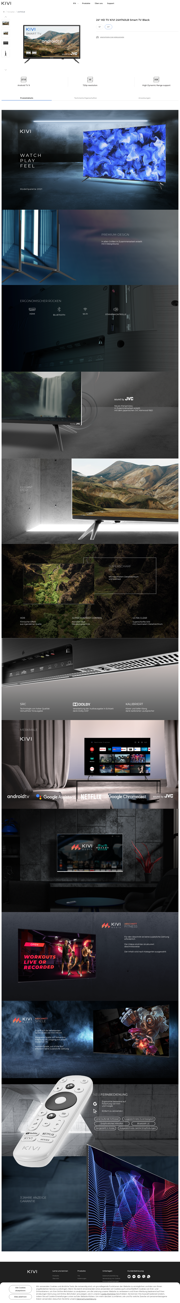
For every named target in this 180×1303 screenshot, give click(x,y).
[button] (6, 17)
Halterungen (82, 1278)
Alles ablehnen (20, 1297)
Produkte (86, 3)
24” (108, 27)
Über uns (99, 3)
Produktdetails (26, 98)
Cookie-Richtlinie (108, 1294)
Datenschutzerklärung (110, 1275)
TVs (79, 1275)
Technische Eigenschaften (85, 98)
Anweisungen (145, 98)
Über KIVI (55, 1278)
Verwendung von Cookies (111, 1278)
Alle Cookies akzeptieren (20, 1289)
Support (110, 3)
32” (100, 27)
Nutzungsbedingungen (110, 1281)
